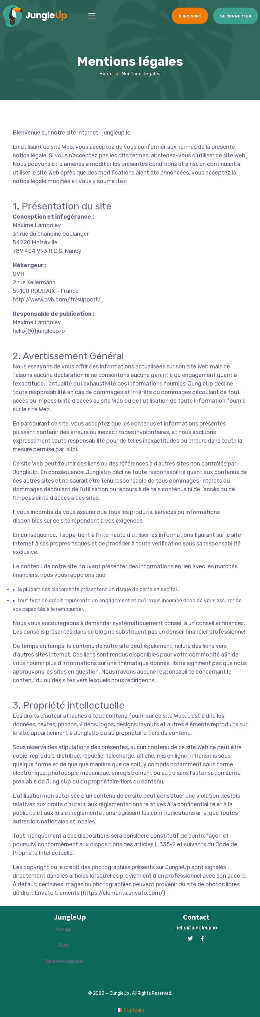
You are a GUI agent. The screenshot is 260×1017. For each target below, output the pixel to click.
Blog (64, 945)
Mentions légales (64, 961)
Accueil (63, 929)
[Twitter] (190, 938)
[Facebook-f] (202, 938)
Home (106, 73)
